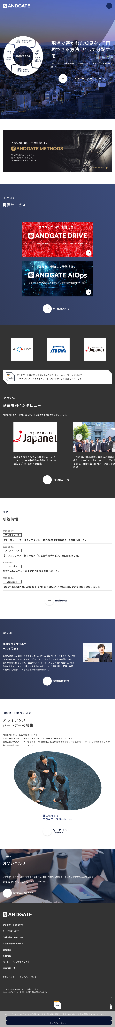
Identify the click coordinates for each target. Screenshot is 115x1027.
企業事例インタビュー (13, 937)
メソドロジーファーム (13, 943)
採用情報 (7, 968)
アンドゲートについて (13, 924)
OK (59, 1018)
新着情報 (7, 955)
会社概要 (7, 949)
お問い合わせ (8, 977)
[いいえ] (111, 1018)
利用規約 (31, 992)
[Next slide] (79, 437)
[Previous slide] (35, 437)
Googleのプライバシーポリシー (14, 992)
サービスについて (11, 931)
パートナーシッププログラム (16, 962)
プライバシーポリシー (29, 977)
